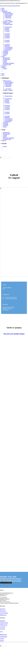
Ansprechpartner (4, 613)
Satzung (2, 640)
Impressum (2, 609)
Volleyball (2, 628)
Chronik (2, 638)
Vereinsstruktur (3, 636)
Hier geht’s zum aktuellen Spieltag (14, 334)
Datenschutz (3, 611)
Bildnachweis (3, 615)
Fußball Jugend (3, 624)
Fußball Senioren (4, 622)
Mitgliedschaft (3, 634)
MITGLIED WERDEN (6, 582)
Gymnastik (2, 626)
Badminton (2, 620)
